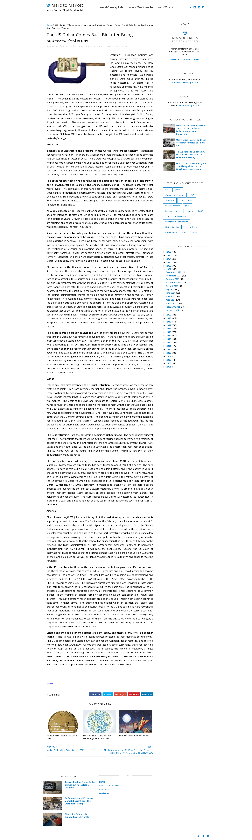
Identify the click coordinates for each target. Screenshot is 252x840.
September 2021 (174, 282)
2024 (169, 258)
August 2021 (172, 286)
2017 (169, 325)
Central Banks (181, 216)
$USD (55, 25)
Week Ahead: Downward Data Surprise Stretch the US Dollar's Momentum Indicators (191, 129)
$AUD (200, 211)
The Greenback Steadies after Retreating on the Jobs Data (97, 737)
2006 (169, 363)
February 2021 (173, 306)
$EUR (191, 195)
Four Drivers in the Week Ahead (134, 735)
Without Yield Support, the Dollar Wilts (62, 737)
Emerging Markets (173, 211)
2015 (169, 332)
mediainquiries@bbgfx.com (185, 82)
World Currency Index (112, 7)
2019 (169, 318)
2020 (169, 314)
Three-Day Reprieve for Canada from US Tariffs (77, 815)
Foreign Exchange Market (176, 221)
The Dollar (169, 200)
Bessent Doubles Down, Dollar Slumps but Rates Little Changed (80, 785)
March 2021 (172, 303)
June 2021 (171, 292)
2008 (169, 356)
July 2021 (170, 289)
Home (49, 25)
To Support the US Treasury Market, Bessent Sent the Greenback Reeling (190, 154)
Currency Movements (174, 195)
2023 (169, 262)
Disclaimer (104, 793)
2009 (169, 352)
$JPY (190, 200)
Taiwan (110, 25)
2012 (169, 342)
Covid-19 (64, 25)
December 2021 (174, 272)
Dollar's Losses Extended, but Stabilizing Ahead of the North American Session (191, 166)
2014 (169, 335)
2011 (169, 345)
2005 (169, 366)
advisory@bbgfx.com (189, 105)
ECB (181, 200)
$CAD (167, 216)
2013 (169, 339)
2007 (169, 359)
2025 (169, 255)
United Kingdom (172, 227)
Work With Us (165, 7)
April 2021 (171, 299)
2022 (169, 265)
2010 (169, 349)
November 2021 (174, 275)
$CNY (194, 232)
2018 (169, 321)
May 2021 (171, 296)
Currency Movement (78, 25)
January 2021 (173, 310)
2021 (169, 269)
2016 (169, 328)
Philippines (100, 25)
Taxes (117, 25)
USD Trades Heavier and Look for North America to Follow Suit (191, 143)
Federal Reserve (172, 205)
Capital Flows (171, 232)
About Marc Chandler (141, 7)
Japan (91, 25)
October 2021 (173, 279)
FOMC (184, 232)
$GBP (187, 205)
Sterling (189, 211)
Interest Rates (190, 227)
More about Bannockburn (185, 59)
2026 (169, 251)
